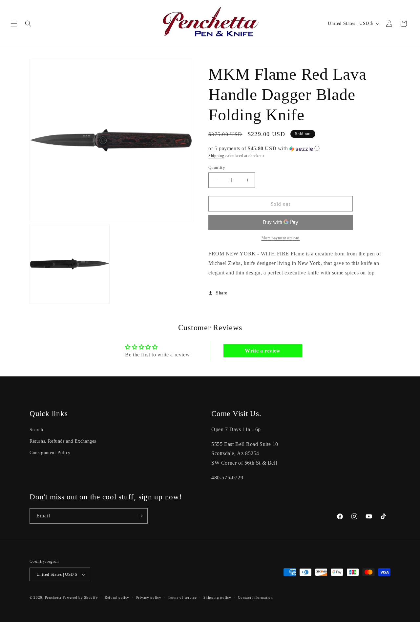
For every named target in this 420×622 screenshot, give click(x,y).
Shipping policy (217, 597)
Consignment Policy (50, 452)
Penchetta (54, 597)
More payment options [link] (281, 238)
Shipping (216, 155)
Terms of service (182, 597)
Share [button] (221, 293)
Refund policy (117, 597)
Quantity (216, 167)
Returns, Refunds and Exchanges (63, 441)
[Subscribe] (140, 516)
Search (36, 429)
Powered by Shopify (80, 597)
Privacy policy (148, 597)
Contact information (255, 597)
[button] (14, 23)
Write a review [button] (262, 350)
